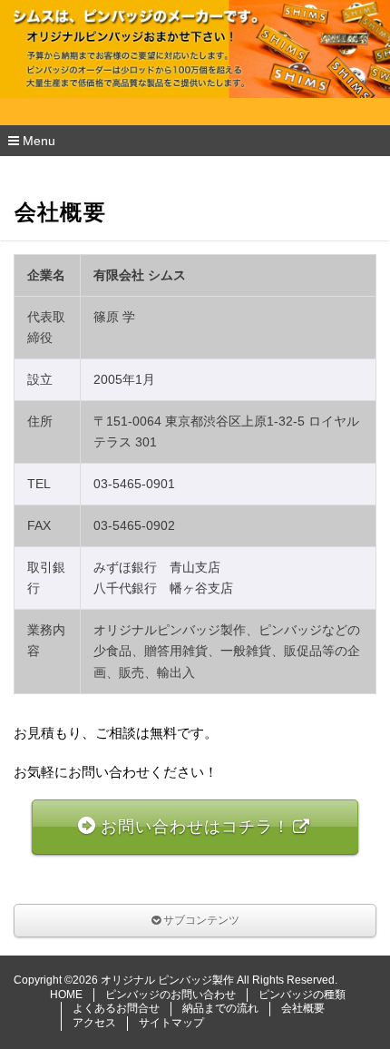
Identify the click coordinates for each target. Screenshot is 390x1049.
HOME (66, 994)
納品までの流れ (220, 1008)
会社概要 (303, 1008)
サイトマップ (171, 1022)
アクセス (94, 1022)
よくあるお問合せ (116, 1008)
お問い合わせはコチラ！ (195, 827)
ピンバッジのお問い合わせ (170, 994)
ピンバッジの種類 (302, 994)
